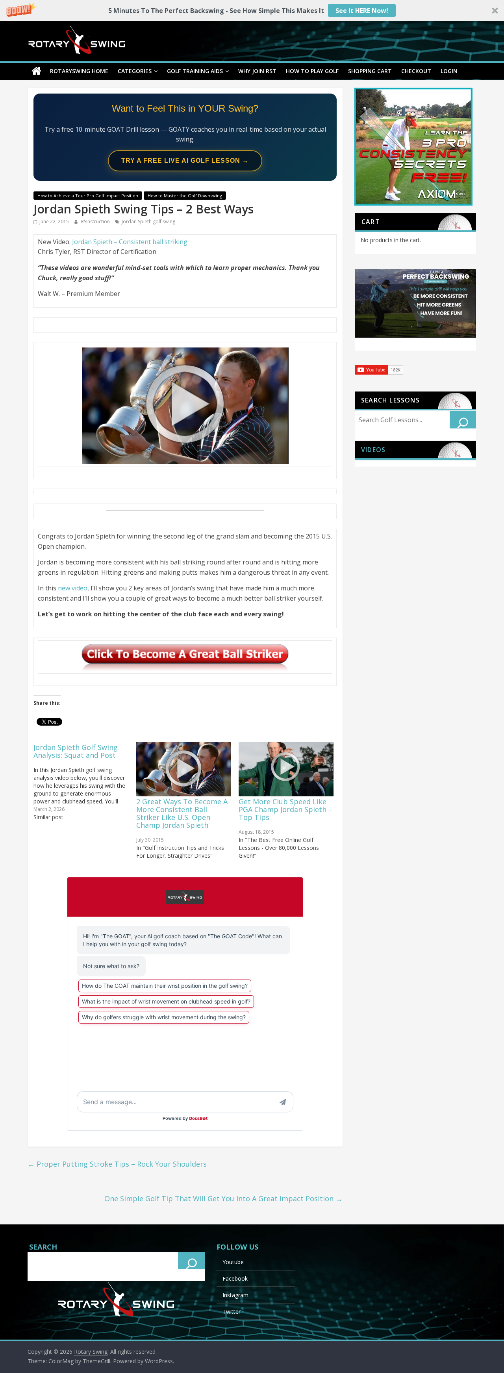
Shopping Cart (370, 71)
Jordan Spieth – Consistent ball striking (129, 241)
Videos (373, 449)
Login (449, 71)
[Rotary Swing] (36, 71)
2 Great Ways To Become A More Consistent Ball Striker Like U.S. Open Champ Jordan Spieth (182, 813)
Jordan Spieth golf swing (148, 221)
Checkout (416, 71)
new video (72, 588)
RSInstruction (96, 221)
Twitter (231, 1311)
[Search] (463, 419)
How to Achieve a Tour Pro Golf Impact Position (87, 196)
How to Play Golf (312, 71)
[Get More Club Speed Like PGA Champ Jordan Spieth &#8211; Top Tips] (286, 769)
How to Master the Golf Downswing (185, 196)
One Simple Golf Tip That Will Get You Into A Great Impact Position (223, 1198)
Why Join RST (257, 71)
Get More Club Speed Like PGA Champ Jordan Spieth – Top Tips (285, 809)
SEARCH (43, 1247)
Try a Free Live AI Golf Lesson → (185, 160)
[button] (252, 10)
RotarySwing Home (79, 71)
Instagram (235, 1295)
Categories (135, 71)
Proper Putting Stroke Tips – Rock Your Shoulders (117, 1164)
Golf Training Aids (195, 71)
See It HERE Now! (361, 10)
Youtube (233, 1262)
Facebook (235, 1278)
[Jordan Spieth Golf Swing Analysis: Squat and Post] (84, 781)
